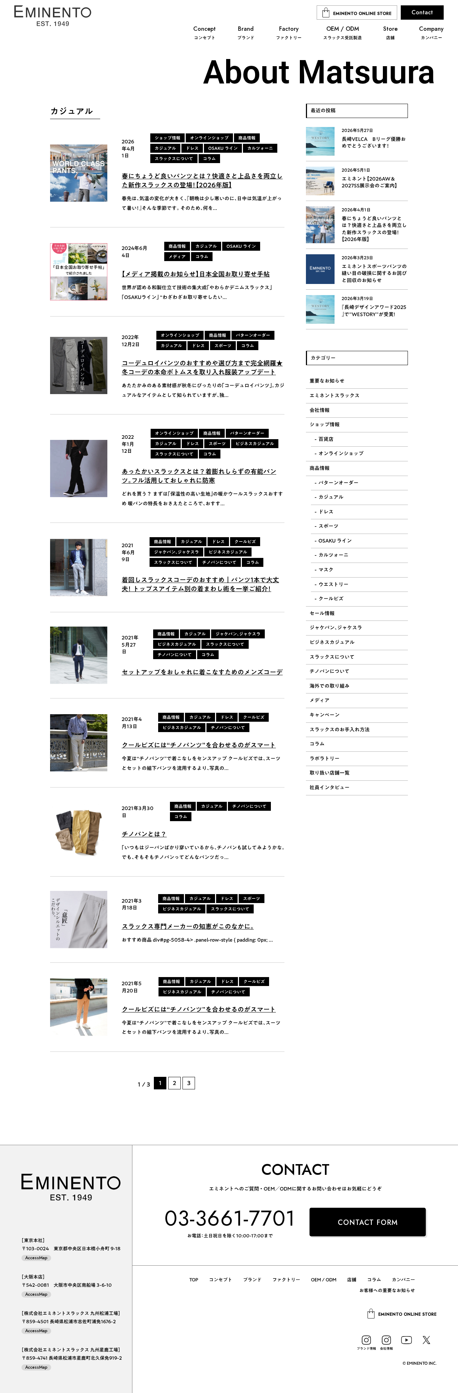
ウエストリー (333, 584)
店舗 (351, 1279)
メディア (320, 700)
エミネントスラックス (335, 395)
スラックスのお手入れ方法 (340, 729)
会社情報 (320, 410)
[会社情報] (386, 1340)
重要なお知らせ (327, 380)
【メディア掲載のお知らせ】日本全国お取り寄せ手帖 (196, 274)
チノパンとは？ (144, 834)
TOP (193, 1279)
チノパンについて (330, 671)
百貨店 (325, 439)
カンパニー (403, 1279)
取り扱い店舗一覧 (330, 772)
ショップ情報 (325, 424)
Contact (422, 12)
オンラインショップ (341, 453)
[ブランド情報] (366, 1340)
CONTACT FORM (368, 1222)
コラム (317, 743)
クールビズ (331, 598)
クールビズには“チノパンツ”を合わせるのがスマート (199, 745)
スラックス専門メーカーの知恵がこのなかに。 (188, 926)
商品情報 (320, 468)
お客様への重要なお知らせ (387, 1290)
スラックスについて (332, 656)
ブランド (252, 1279)
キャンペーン (325, 714)
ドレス (325, 511)
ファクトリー (286, 1279)
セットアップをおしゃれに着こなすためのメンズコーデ (202, 672)
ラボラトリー (325, 758)
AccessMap (36, 1258)
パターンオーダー (338, 482)
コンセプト (220, 1279)
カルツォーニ (333, 555)
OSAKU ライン (335, 540)
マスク (325, 569)
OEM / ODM (323, 1279)
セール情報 (322, 613)
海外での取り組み (330, 685)
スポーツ (328, 526)
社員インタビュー (330, 787)
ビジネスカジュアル (332, 642)
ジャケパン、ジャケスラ (336, 627)
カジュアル (331, 497)
